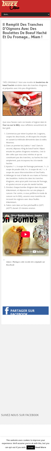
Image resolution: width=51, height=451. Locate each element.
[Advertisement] (25, 60)
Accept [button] (30, 447)
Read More (40, 447)
